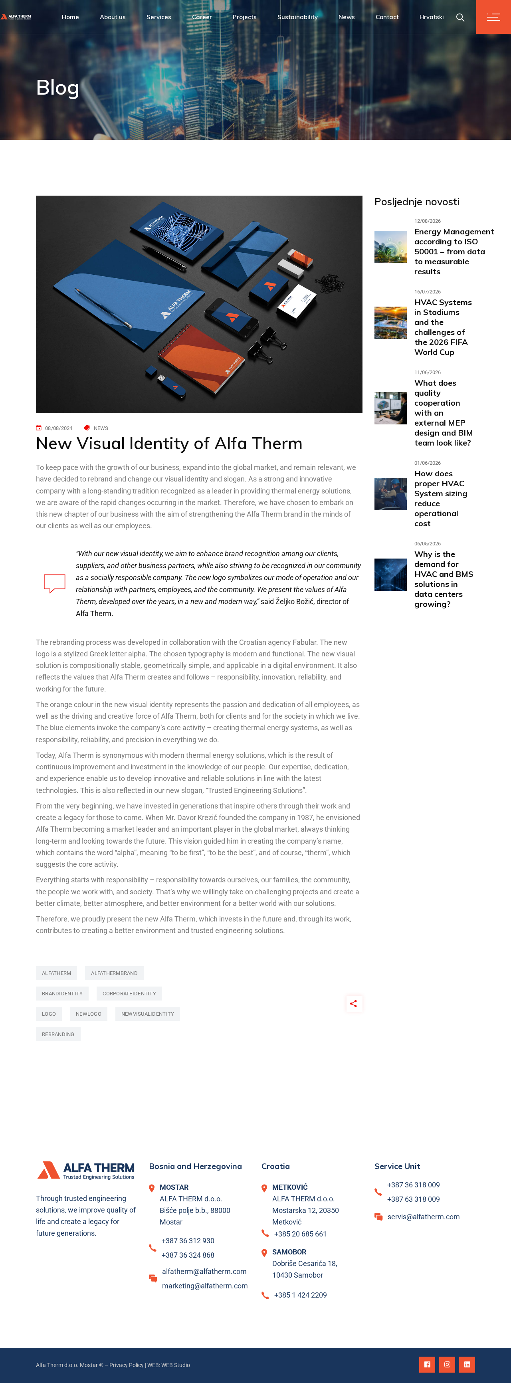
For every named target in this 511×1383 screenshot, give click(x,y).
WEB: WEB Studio (168, 1365)
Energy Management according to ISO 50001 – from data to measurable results (454, 251)
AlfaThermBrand (114, 973)
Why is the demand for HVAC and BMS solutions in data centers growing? (443, 579)
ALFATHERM (56, 973)
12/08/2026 (427, 221)
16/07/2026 (427, 292)
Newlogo (88, 1014)
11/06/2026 (427, 372)
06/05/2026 (427, 544)
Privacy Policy (126, 1365)
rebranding (58, 1034)
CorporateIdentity (129, 994)
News (101, 428)
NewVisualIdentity (147, 1014)
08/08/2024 (59, 428)
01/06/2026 (427, 463)
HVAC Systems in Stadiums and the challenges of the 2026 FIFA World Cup (443, 327)
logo (49, 1014)
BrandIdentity (62, 994)
